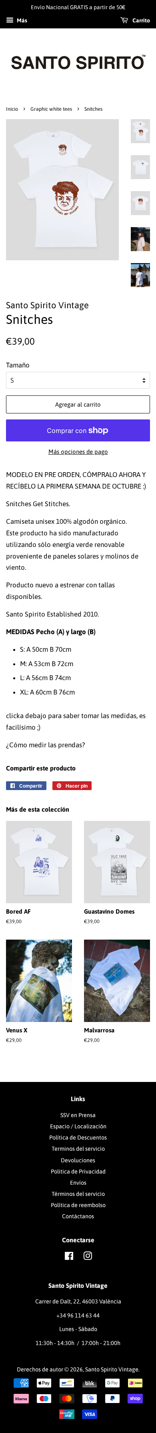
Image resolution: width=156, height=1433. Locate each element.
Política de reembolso (78, 1205)
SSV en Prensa (78, 1115)
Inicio (12, 109)
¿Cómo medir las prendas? (45, 745)
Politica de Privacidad (78, 1171)
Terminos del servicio (78, 1149)
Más (21, 20)
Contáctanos (78, 1216)
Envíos (78, 1183)
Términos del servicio (78, 1194)
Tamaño (18, 365)
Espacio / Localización (78, 1126)
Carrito (140, 20)
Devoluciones (78, 1160)
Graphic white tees (51, 109)
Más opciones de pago (78, 451)
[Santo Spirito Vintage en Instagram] (87, 1257)
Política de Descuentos (78, 1137)
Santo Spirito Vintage (111, 1369)
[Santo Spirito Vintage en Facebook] (69, 1257)
